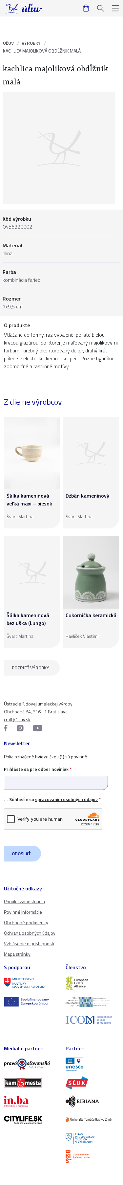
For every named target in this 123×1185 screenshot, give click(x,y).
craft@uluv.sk (17, 719)
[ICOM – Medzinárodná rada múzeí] (92, 1020)
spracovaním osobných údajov (66, 799)
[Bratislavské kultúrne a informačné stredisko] (92, 1156)
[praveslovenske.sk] (31, 1064)
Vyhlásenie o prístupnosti (29, 943)
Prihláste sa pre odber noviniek (38, 769)
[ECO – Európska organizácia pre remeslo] (92, 1001)
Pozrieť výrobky (30, 667)
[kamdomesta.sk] (31, 1082)
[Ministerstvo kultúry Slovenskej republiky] (31, 983)
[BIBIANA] (92, 1101)
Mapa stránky (17, 953)
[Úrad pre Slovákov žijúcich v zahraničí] (92, 1138)
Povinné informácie (23, 911)
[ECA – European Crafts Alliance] (92, 983)
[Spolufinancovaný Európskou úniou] (31, 1001)
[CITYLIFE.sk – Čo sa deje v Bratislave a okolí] (31, 1119)
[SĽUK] (92, 1082)
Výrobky (31, 42)
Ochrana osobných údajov (29, 932)
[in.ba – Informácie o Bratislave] (31, 1101)
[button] (115, 8)
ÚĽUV (8, 42)
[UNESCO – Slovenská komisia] (92, 1064)
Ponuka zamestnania (24, 901)
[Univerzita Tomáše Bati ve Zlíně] (92, 1119)
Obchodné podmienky (26, 922)
